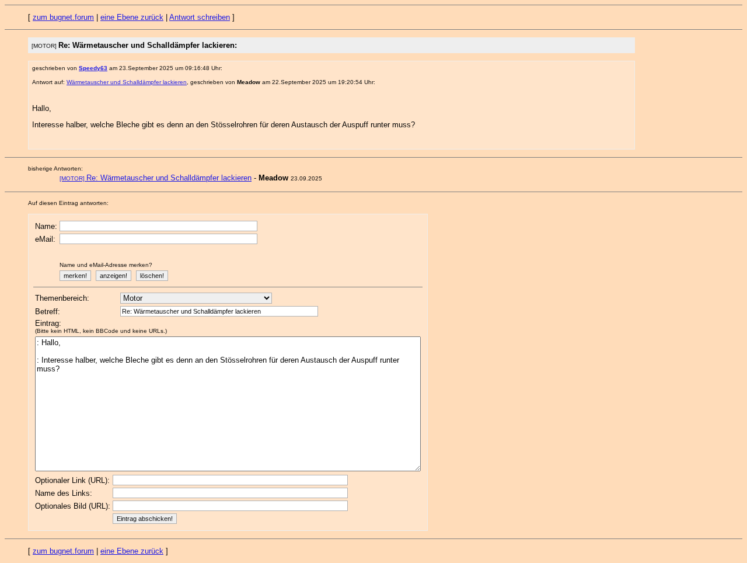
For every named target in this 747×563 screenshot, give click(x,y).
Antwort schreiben (199, 17)
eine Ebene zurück (131, 17)
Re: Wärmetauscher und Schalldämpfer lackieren (156, 177)
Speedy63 (93, 68)
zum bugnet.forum (63, 17)
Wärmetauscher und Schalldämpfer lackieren (127, 82)
